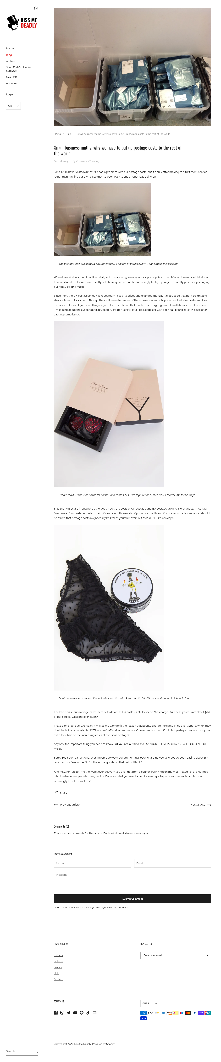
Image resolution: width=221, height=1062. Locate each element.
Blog (68, 134)
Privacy (58, 967)
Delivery (58, 961)
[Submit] (36, 1051)
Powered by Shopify (103, 1044)
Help (56, 973)
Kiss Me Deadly (82, 1044)
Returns (58, 955)
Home (57, 134)
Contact (58, 979)
